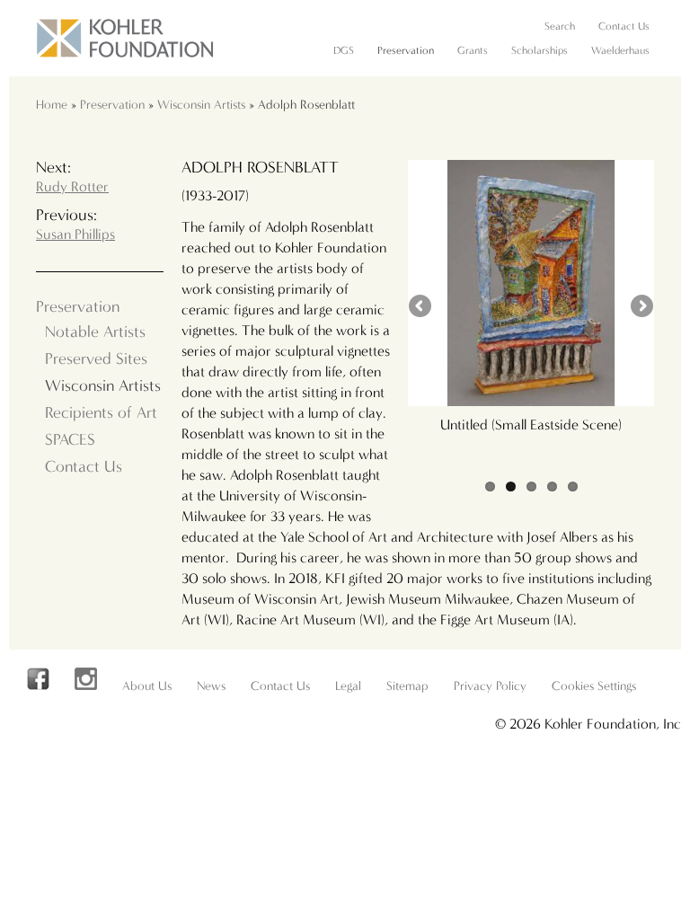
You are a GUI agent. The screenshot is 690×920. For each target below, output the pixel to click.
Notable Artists (95, 332)
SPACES (70, 439)
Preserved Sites (96, 358)
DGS (343, 50)
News (211, 686)
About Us (147, 686)
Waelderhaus (620, 50)
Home (51, 104)
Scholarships (539, 50)
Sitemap (407, 686)
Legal (348, 686)
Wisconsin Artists (201, 104)
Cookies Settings (594, 686)
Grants (472, 50)
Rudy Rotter (72, 186)
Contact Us (624, 26)
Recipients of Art (101, 412)
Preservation (405, 50)
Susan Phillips (75, 234)
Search (559, 26)
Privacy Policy (490, 686)
